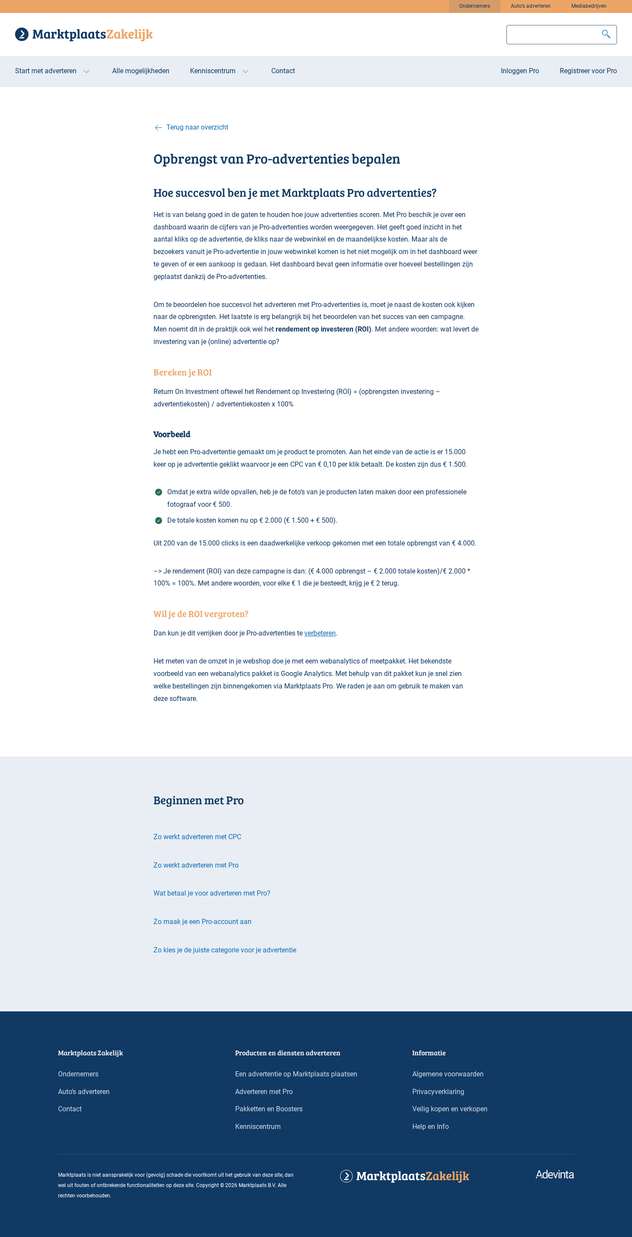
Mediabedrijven (589, 6)
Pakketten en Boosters (269, 1109)
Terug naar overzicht (197, 127)
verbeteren (320, 633)
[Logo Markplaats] (84, 34)
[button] (606, 34)
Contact (283, 71)
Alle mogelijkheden (140, 71)
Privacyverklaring (438, 1092)
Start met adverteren (46, 71)
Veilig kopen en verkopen (450, 1109)
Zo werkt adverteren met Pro (196, 865)
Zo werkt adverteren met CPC (197, 837)
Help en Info (430, 1126)
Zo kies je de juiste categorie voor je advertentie (224, 950)
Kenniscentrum (213, 71)
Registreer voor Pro (588, 71)
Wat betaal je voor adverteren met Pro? (211, 893)
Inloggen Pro (520, 71)
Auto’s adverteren (531, 6)
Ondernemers (474, 6)
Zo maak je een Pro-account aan (202, 922)
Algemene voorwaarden (448, 1074)
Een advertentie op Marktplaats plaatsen (296, 1074)
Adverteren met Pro (264, 1092)
